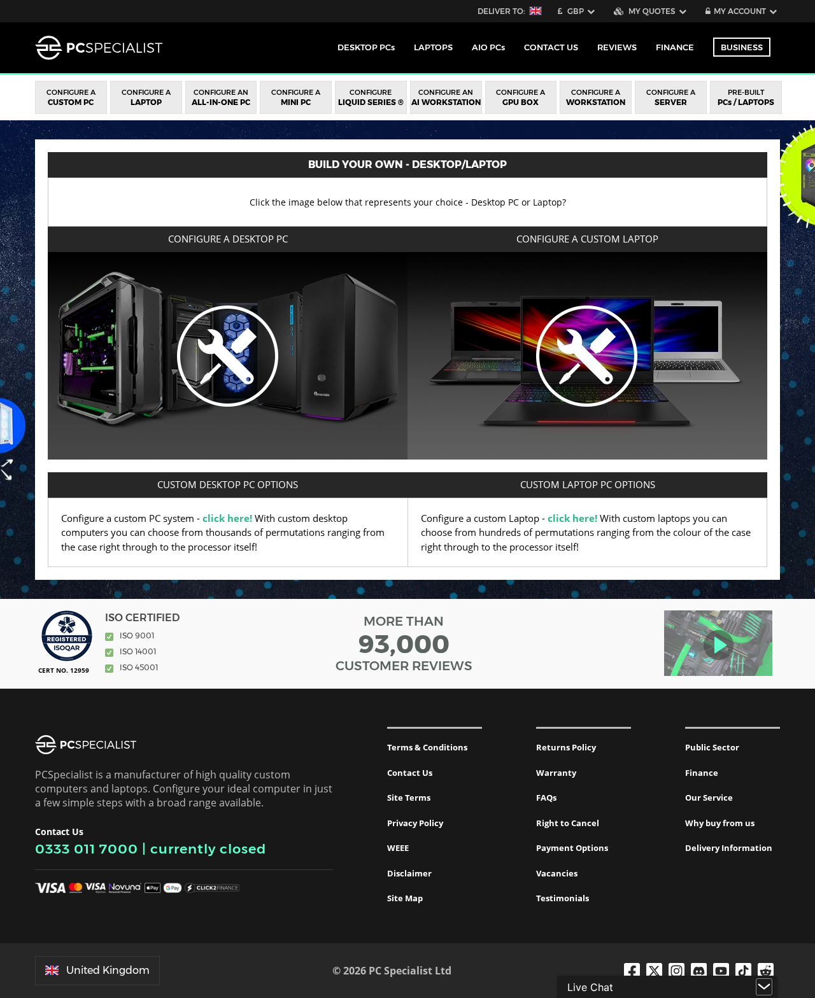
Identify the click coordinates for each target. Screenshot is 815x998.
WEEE (398, 848)
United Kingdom (108, 970)
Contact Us (409, 772)
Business (742, 47)
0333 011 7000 (86, 849)
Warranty (556, 772)
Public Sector (712, 747)
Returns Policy (566, 747)
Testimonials (562, 898)
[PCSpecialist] (98, 47)
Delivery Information (728, 848)
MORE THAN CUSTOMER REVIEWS (404, 643)
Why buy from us (720, 823)
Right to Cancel (567, 823)
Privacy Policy (415, 823)
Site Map (405, 898)
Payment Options (572, 848)
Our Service (709, 797)
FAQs (546, 797)
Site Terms (408, 797)
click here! (227, 518)
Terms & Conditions (427, 747)
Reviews (617, 47)
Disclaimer (409, 873)
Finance (675, 47)
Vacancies (557, 873)
